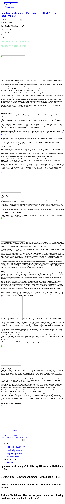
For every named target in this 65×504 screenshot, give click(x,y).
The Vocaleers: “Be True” (13, 456)
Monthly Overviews (9, 7)
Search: (2, 19)
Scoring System (8, 9)
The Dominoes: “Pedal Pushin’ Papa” (16, 446)
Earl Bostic (15, 430)
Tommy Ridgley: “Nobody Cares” (15, 449)
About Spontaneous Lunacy (11, 2)
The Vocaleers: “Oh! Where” (14, 454)
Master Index (7, 6)
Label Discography (8, 4)
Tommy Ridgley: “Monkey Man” (15, 450)
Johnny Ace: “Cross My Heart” (15, 453)
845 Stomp (32, 130)
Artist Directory (8, 3)
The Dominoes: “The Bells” (14, 447)
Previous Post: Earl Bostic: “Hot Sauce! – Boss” (13, 435)
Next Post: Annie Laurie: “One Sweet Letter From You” (15, 437)
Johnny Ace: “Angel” (12, 452)
